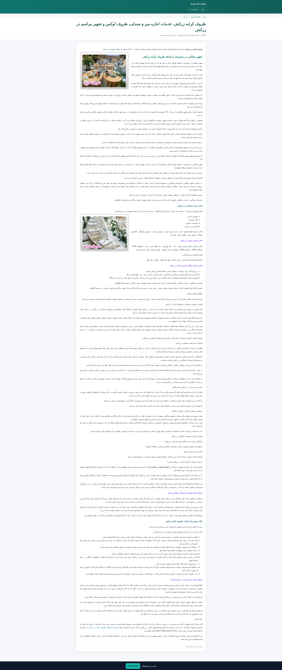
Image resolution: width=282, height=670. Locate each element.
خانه (202, 9)
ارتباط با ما (194, 9)
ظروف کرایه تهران (198, 3)
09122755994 (132, 666)
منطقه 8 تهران (195, 17)
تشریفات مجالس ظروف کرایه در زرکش (104, 627)
